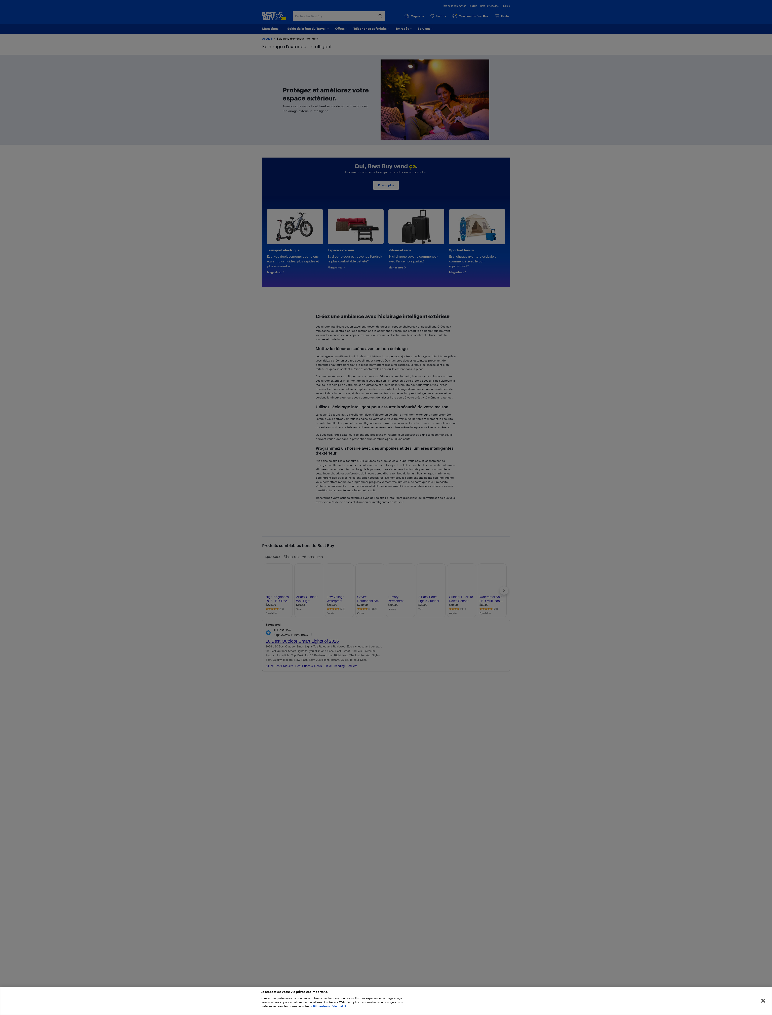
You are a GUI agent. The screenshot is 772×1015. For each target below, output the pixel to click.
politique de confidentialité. (328, 1006)
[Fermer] (763, 1000)
